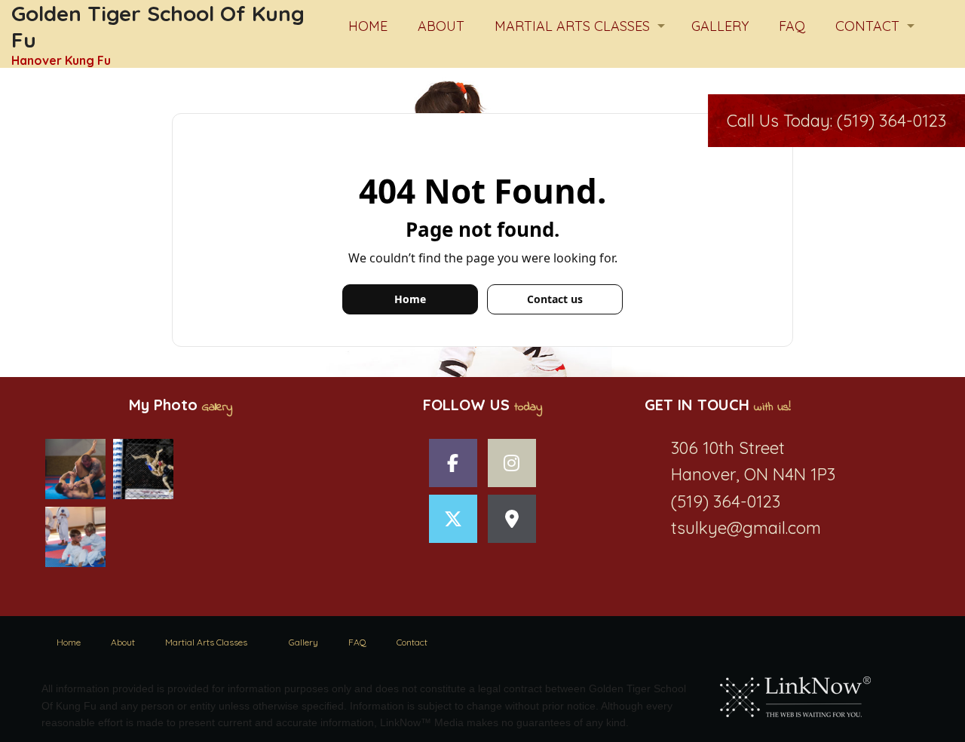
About (441, 26)
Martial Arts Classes (572, 26)
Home (368, 26)
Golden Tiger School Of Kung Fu (158, 26)
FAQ (792, 26)
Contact (867, 26)
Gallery (720, 26)
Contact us (555, 299)
